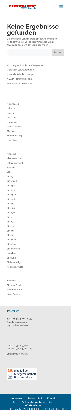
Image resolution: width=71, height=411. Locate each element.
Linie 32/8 (12, 181)
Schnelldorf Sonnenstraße (19, 83)
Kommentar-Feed (15, 289)
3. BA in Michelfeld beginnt (19, 79)
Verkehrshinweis (15, 267)
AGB (15, 402)
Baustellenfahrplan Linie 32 (20, 74)
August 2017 (12, 140)
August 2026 (13, 104)
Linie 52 (10, 185)
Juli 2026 (11, 108)
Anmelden (12, 280)
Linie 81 (10, 231)
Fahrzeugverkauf (15, 163)
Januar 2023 (12, 122)
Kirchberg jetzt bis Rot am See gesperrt (25, 65)
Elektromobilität (14, 158)
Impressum (17, 398)
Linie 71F (11, 212)
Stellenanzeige (14, 262)
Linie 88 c (11, 240)
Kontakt (52, 398)
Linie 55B (11, 194)
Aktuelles (11, 154)
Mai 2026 (11, 117)
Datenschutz (35, 398)
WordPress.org (14, 294)
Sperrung (11, 258)
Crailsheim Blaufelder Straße (20, 70)
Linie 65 (11, 203)
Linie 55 (11, 190)
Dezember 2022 (14, 126)
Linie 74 (10, 222)
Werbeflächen (33, 405)
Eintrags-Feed (14, 285)
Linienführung (13, 249)
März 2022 (12, 131)
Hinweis (11, 167)
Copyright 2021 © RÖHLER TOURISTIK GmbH (37, 409)
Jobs (9, 172)
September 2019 (14, 135)
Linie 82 (10, 235)
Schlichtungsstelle (33, 402)
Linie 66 (11, 208)
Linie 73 (10, 217)
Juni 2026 (11, 113)
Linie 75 (10, 226)
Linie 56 (11, 199)
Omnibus (11, 253)
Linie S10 (11, 244)
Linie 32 (10, 176)
